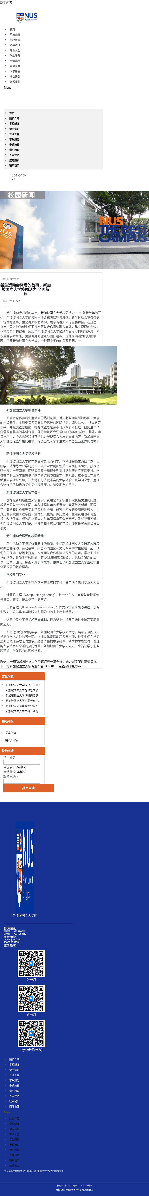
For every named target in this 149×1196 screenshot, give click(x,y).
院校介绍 (15, 34)
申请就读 (9, 772)
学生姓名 (9, 757)
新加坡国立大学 (51, 313)
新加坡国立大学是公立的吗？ (23, 685)
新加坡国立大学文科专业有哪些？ (26, 711)
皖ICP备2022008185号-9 (80, 1185)
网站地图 (14, 1106)
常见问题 (15, 66)
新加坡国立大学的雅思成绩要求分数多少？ (31, 690)
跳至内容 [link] (6, 2)
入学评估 (15, 71)
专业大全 (15, 50)
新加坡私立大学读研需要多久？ (25, 695)
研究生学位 (12, 740)
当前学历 (9, 767)
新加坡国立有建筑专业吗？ (22, 705)
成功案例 (15, 76)
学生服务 (15, 55)
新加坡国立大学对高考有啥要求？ (26, 700)
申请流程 (15, 60)
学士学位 (10, 732)
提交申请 (28, 788)
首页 (12, 29)
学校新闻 (15, 39)
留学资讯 (15, 45)
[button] (53, 87)
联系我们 (15, 81)
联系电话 (10, 777)
